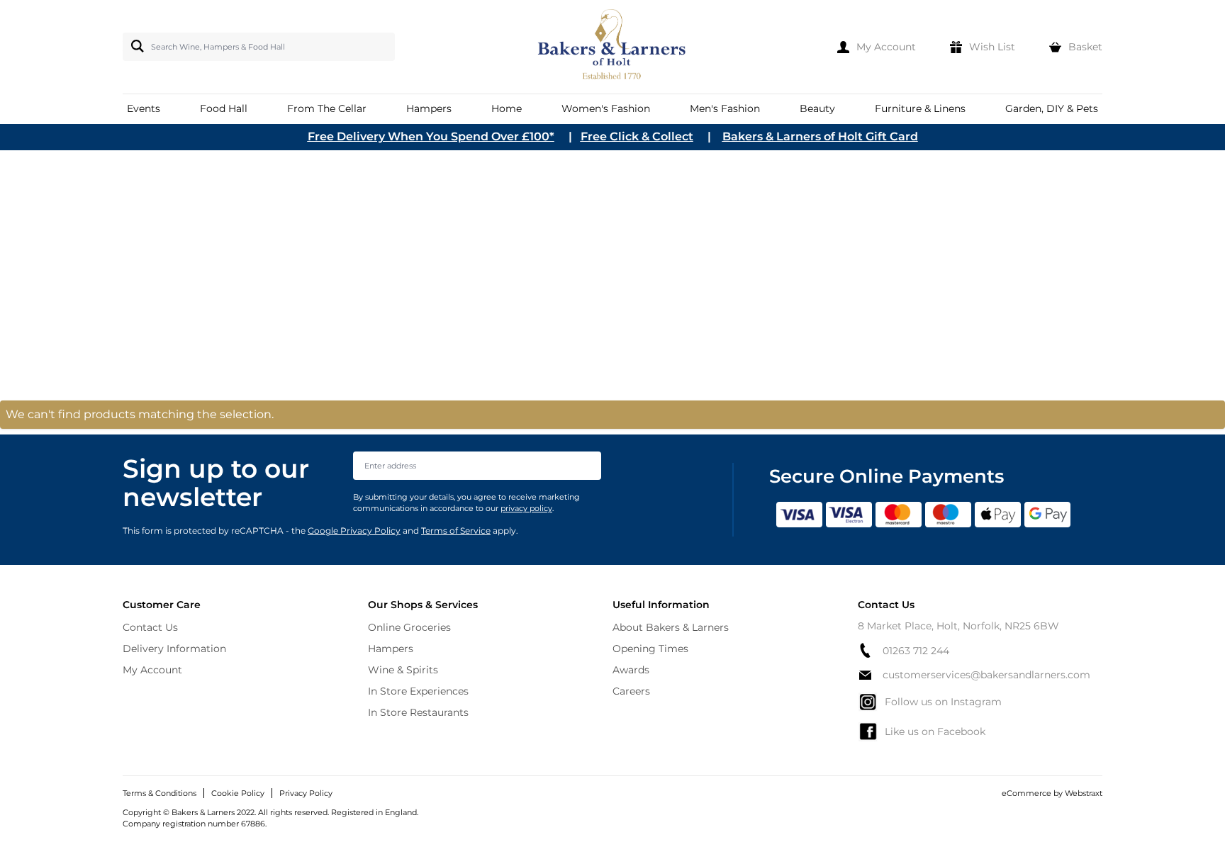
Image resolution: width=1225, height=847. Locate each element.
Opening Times (650, 648)
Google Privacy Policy (354, 530)
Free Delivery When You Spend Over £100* (431, 136)
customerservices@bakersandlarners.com (986, 674)
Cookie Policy (237, 793)
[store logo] (612, 46)
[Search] (135, 46)
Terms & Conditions (159, 793)
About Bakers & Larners (670, 627)
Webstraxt (1083, 793)
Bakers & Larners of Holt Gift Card (820, 136)
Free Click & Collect (637, 136)
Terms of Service (456, 530)
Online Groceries (409, 627)
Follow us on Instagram (943, 701)
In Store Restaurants (418, 712)
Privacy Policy (305, 793)
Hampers (390, 648)
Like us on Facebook (935, 731)
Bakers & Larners (154, 248)
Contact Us (150, 627)
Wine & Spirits (403, 669)
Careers (631, 691)
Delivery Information (174, 648)
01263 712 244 (916, 650)
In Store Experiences (418, 691)
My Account (152, 669)
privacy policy (526, 508)
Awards (630, 669)
